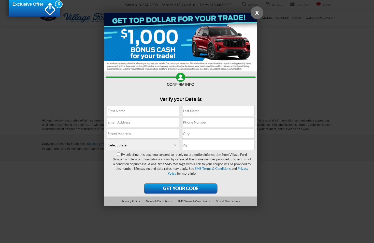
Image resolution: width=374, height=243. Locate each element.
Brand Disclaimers (228, 201)
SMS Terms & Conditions (213, 168)
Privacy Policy (130, 201)
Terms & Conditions (159, 201)
